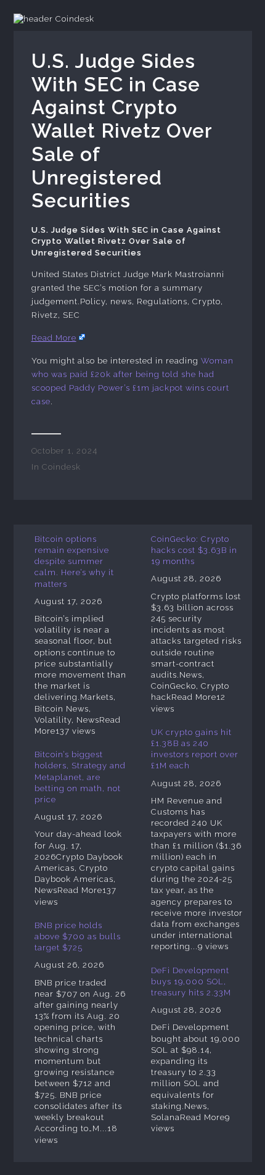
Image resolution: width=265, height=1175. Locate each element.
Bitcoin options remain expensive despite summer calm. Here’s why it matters (74, 561)
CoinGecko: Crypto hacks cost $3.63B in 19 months (194, 550)
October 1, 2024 (64, 450)
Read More (53, 338)
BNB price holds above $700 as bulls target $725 (78, 936)
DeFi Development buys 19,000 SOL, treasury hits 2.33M (191, 981)
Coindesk (61, 466)
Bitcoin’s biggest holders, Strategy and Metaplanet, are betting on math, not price (80, 777)
